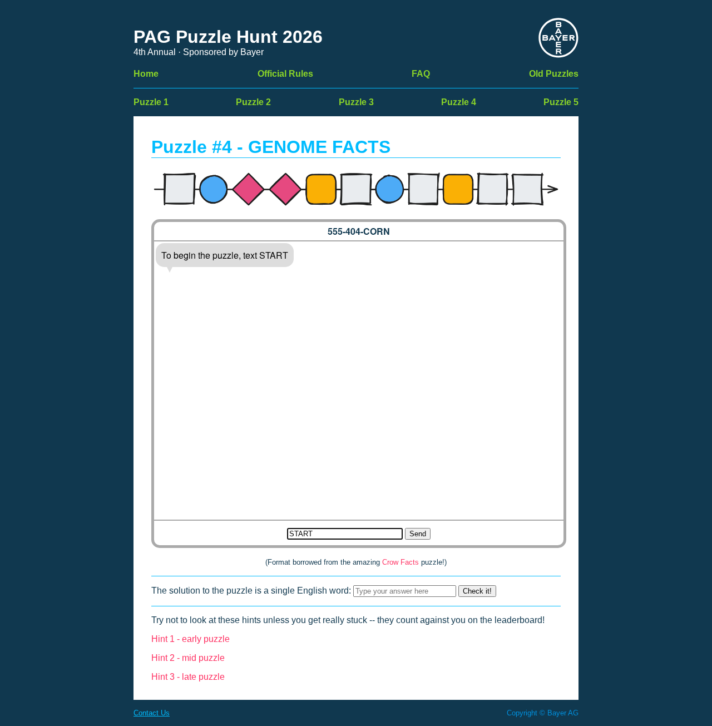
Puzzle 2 (253, 102)
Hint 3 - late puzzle (188, 676)
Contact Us (152, 713)
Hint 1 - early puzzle (190, 639)
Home (146, 73)
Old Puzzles (553, 73)
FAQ (421, 73)
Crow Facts (400, 562)
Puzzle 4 (458, 102)
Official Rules (285, 73)
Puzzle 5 (560, 102)
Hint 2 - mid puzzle (188, 658)
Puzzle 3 (356, 102)
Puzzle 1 (151, 102)
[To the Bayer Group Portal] (558, 39)
